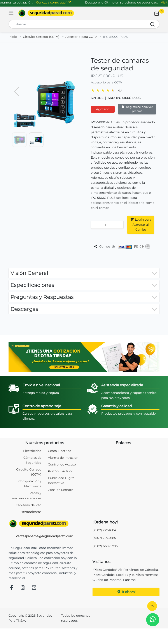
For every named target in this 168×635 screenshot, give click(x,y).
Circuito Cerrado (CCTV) (41, 37)
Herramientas (31, 512)
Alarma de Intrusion (63, 458)
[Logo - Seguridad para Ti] (46, 13)
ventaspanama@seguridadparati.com (44, 536)
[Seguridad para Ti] (45, 524)
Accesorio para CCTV (81, 37)
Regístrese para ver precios (139, 109)
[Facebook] (12, 588)
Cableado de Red (28, 505)
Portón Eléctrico (60, 471)
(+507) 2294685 (104, 538)
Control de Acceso (62, 464)
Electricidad (32, 451)
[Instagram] (23, 588)
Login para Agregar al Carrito (142, 225)
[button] (152, 606)
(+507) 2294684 (104, 530)
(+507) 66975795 (105, 546)
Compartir (106, 246)
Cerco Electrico (59, 451)
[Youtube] (34, 588)
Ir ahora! (128, 592)
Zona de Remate (60, 490)
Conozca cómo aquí (51, 2)
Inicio (13, 37)
